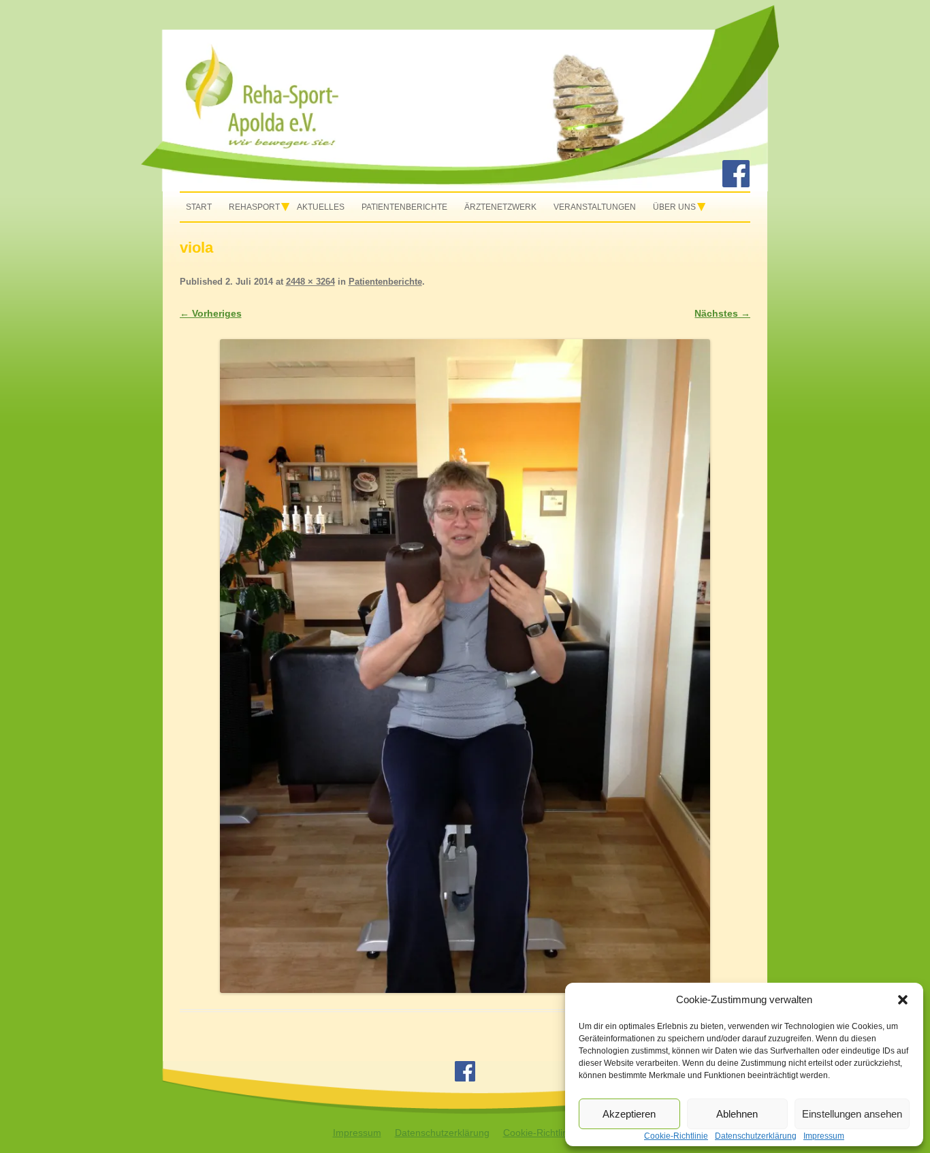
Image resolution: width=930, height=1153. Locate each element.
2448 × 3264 (310, 282)
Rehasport (254, 207)
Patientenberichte (404, 207)
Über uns (674, 207)
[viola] (465, 666)
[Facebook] (736, 183)
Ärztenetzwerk (500, 207)
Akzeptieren (629, 1114)
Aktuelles (320, 207)
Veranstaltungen (595, 207)
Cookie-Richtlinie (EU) (550, 1132)
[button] (903, 1000)
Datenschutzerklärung (442, 1132)
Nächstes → (722, 313)
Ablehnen (737, 1114)
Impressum (357, 1132)
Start (199, 207)
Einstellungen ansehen (852, 1114)
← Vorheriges (211, 313)
